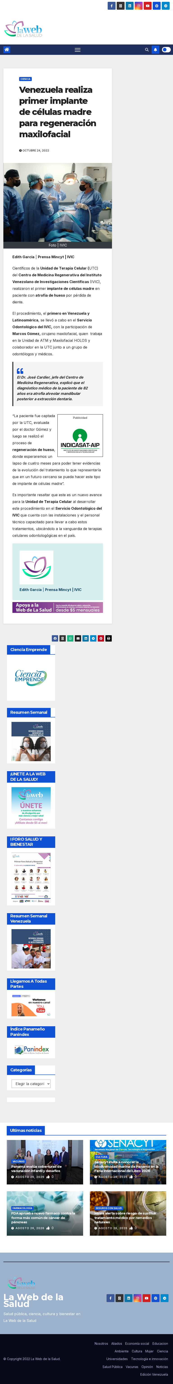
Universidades (117, 1359)
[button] (147, 49)
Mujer (149, 1351)
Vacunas (19, 1161)
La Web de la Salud (33, 1300)
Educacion (160, 1343)
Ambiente (122, 1351)
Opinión (147, 1367)
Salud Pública (112, 1367)
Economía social (137, 1343)
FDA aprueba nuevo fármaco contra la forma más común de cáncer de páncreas (43, 1217)
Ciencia (25, 79)
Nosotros (101, 1343)
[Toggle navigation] (77, 49)
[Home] (6, 49)
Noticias (162, 1367)
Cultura (101, 1157)
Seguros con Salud (109, 1208)
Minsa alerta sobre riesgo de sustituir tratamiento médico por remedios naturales (125, 1217)
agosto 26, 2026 (30, 1177)
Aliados (116, 1343)
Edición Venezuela (154, 1374)
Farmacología (22, 1208)
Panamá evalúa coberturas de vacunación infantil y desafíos (36, 1168)
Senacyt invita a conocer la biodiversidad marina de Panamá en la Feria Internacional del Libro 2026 (126, 1166)
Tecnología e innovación (149, 1359)
